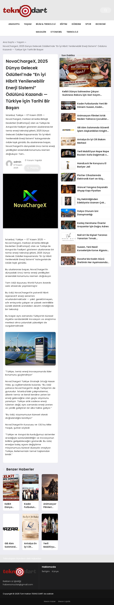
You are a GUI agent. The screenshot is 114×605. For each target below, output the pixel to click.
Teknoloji (72, 31)
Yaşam (27, 24)
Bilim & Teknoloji (46, 24)
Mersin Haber (50, 601)
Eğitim (63, 24)
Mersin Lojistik (64, 601)
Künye (55, 571)
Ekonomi (101, 24)
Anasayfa (14, 24)
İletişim (46, 571)
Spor (88, 24)
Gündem (76, 24)
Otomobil (56, 31)
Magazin (41, 31)
